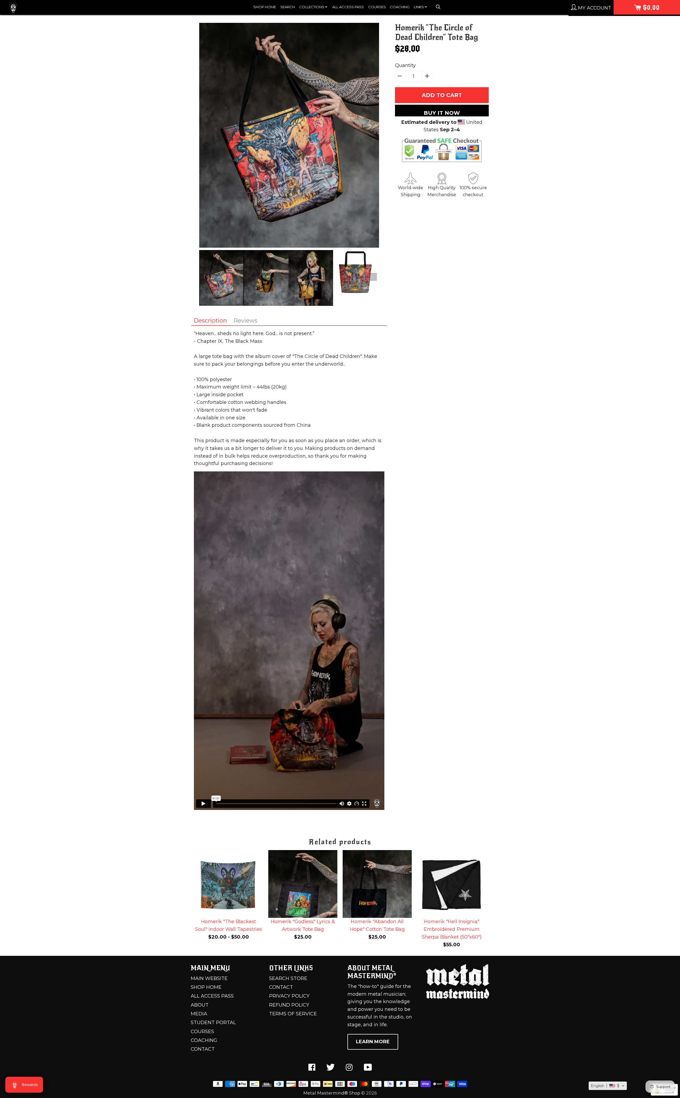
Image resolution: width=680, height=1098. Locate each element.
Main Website (209, 978)
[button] (608, 1086)
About (200, 1005)
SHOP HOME (264, 7)
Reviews (245, 320)
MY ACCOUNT (594, 8)
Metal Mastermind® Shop (331, 1093)
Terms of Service (293, 1014)
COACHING (400, 7)
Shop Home (206, 987)
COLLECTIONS (311, 7)
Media (199, 1014)
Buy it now (442, 113)
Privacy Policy (289, 996)
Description (210, 320)
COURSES (377, 7)
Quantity (405, 65)
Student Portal (213, 1022)
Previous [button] (203, 277)
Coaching (204, 1040)
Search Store (288, 978)
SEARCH (287, 7)
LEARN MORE (373, 1042)
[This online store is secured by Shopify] (664, 1094)
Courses (202, 1031)
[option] (289, 136)
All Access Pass (212, 996)
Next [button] (373, 277)
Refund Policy (289, 1005)
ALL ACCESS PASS (348, 7)
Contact (203, 1049)
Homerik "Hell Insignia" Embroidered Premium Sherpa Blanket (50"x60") (452, 929)
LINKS (419, 7)
